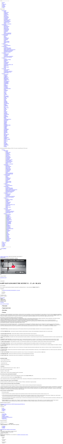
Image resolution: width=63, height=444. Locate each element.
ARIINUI (5, 122)
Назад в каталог (2, 257)
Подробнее (2, 302)
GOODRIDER (6, 82)
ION (4, 95)
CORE (5, 97)
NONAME (5, 101)
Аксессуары (4, 68)
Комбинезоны (6, 65)
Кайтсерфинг (4, 10)
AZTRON (5, 94)
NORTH (5, 127)
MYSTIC (5, 75)
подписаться (11, 423)
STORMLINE (6, 83)
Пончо (5, 32)
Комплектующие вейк (7, 33)
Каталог (3, 2)
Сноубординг (4, 46)
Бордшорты (6, 60)
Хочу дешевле (2, 297)
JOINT (5, 100)
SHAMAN (5, 131)
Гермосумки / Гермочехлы (8, 71)
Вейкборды (6, 25)
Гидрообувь (6, 18)
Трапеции (5, 15)
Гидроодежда (6, 30)
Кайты (5, 11)
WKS (5, 133)
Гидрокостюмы (6, 17)
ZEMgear (5, 138)
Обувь (5, 67)
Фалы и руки (6, 27)
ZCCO (5, 145)
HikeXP (5, 92)
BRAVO (5, 123)
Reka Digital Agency (3, 429)
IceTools (5, 136)
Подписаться (2, 435)
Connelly (5, 112)
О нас (3, 408)
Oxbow (5, 141)
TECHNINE (6, 90)
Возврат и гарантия (5, 416)
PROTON (5, 130)
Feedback (3, 427)
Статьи (3, 7)
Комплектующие (6, 22)
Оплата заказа (4, 414)
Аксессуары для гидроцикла (8, 56)
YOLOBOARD (6, 103)
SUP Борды (6, 35)
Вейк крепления (6, 26)
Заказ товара (4, 413)
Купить (2, 298)
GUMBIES (5, 105)
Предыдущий (2, 303)
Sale (2, 3)
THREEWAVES (6, 79)
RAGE (5, 89)
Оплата (3, 243)
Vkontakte (3, 426)
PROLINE (5, 135)
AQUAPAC (6, 87)
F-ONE (5, 93)
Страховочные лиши (7, 21)
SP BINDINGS (6, 137)
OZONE (5, 80)
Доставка (3, 5)
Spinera (5, 142)
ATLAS (5, 118)
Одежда (3, 57)
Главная (1, 256)
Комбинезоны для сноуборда (8, 50)
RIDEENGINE (6, 77)
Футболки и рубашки (7, 59)
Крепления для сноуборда (8, 51)
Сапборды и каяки (5, 34)
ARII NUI (5, 121)
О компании (4, 4)
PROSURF (5, 102)
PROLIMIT (6, 132)
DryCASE (5, 143)
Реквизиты (4, 409)
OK (1, 430)
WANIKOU (6, 144)
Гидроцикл (4, 52)
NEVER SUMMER (7, 139)
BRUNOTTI (6, 78)
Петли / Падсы (6, 14)
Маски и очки (6, 72)
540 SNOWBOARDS (7, 88)
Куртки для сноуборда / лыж (8, 64)
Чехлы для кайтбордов (7, 23)
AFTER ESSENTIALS (7, 119)
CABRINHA (6, 76)
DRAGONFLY (6, 96)
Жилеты (5, 37)
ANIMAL (5, 128)
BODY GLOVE (6, 134)
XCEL (5, 99)
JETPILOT (5, 124)
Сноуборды (8, 187)
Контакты (3, 6)
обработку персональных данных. (22, 434)
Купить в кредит (3, 299)
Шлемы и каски (6, 28)
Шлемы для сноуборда (7, 48)
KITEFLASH (6, 116)
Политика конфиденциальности (7, 417)
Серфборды (6, 44)
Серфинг (3, 43)
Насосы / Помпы (6, 20)
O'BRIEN (5, 126)
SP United (5, 98)
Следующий (7, 303)
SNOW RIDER (6, 129)
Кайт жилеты (6, 16)
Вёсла (5, 36)
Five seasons (6, 140)
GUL (5, 91)
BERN (5, 117)
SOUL (5, 84)
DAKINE (5, 146)
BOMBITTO (6, 85)
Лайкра (5, 61)
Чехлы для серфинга (7, 45)
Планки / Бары (6, 12)
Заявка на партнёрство (4, 424)
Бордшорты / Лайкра (7, 19)
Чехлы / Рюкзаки (6, 69)
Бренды (3, 73)
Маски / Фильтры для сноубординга (9, 49)
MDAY (5, 104)
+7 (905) (3, 248)
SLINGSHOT (6, 74)
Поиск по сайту (4, 418)
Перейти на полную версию (11, 429)
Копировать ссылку (3, 277)
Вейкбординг (4, 24)
